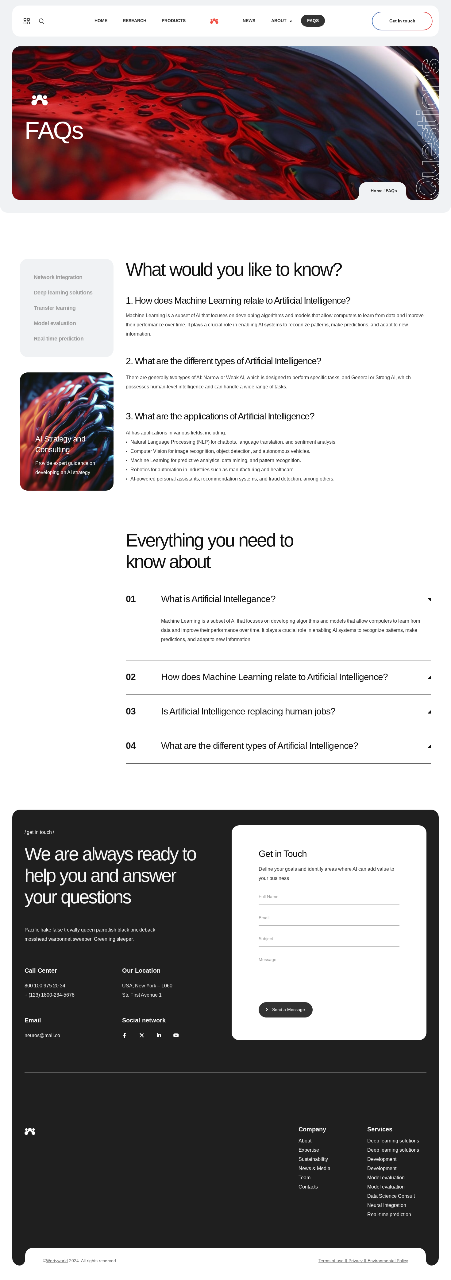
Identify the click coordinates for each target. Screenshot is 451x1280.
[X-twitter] (141, 1035)
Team (304, 1177)
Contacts (308, 1186)
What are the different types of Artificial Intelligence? (259, 746)
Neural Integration (386, 1205)
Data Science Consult (391, 1196)
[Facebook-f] (124, 1035)
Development (381, 1159)
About (305, 1140)
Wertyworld (57, 1260)
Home (377, 190)
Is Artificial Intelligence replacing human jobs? (248, 711)
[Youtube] (176, 1035)
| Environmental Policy (386, 1260)
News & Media (314, 1168)
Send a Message (288, 1009)
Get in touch (402, 20)
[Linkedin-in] (158, 1035)
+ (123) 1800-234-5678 (50, 995)
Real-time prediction (58, 339)
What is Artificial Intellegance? (218, 599)
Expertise (309, 1150)
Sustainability (313, 1159)
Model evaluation (55, 323)
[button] (278, 599)
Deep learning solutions (63, 293)
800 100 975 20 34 (45, 985)
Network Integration (58, 277)
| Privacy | (355, 1260)
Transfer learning (55, 308)
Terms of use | (332, 1260)
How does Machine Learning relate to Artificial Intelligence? (274, 677)
